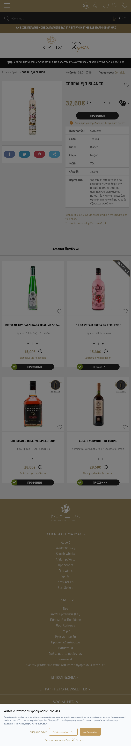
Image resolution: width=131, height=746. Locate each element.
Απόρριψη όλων (38, 732)
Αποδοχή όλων (90, 731)
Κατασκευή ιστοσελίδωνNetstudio (65, 740)
